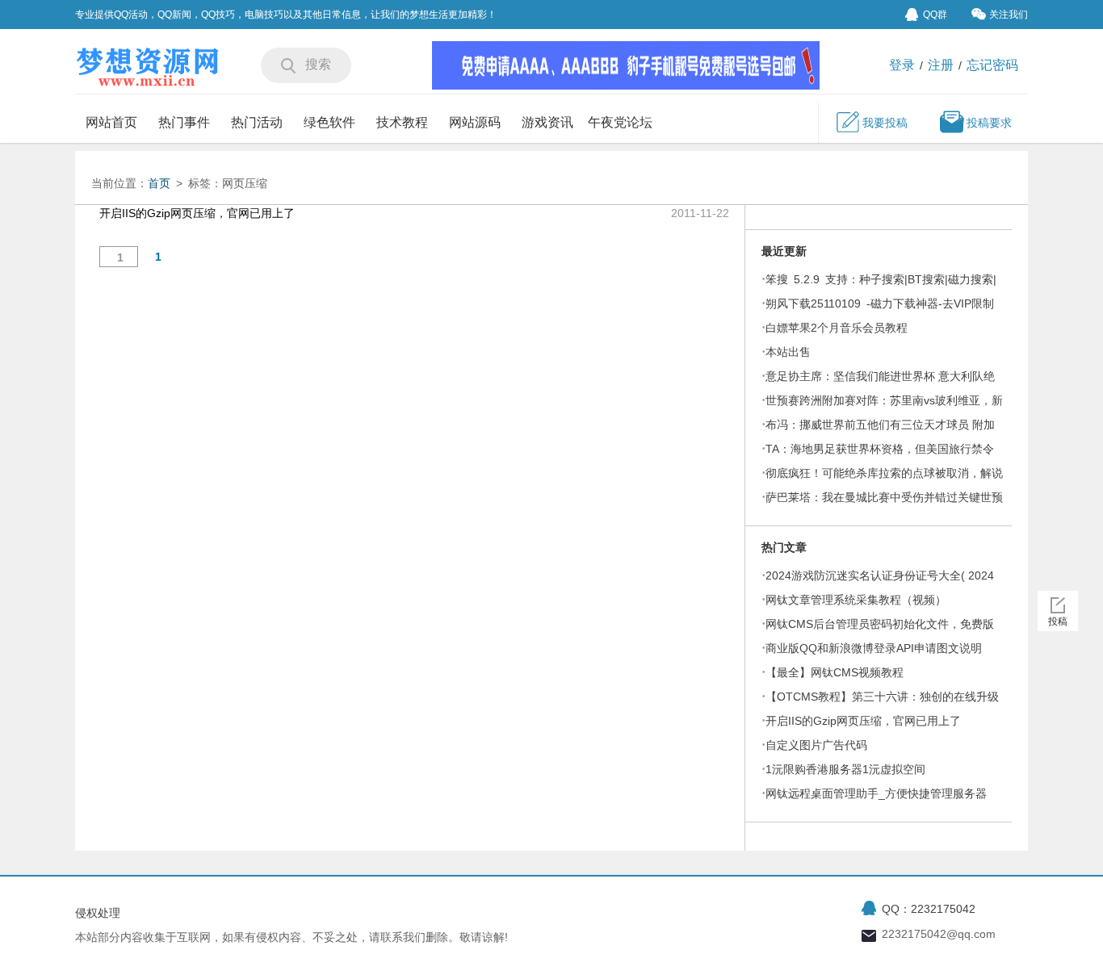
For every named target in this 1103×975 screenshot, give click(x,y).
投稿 (1057, 621)
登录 (902, 65)
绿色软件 (329, 122)
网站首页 (111, 122)
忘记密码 (992, 65)
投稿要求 (989, 122)
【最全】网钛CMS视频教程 (834, 672)
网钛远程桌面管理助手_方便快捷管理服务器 (876, 793)
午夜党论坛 (620, 122)
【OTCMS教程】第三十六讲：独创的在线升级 (882, 696)
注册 (941, 65)
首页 (159, 183)
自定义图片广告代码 (816, 745)
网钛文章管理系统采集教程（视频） (855, 599)
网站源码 (475, 122)
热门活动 (257, 122)
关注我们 (1008, 14)
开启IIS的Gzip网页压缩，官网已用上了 (863, 720)
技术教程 (402, 122)
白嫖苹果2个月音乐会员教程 (836, 327)
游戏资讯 (547, 122)
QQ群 (935, 14)
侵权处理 (97, 912)
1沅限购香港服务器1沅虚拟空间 (845, 769)
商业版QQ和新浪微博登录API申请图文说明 (873, 648)
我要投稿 (885, 122)
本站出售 (788, 351)
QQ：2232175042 (928, 908)
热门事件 (184, 122)
